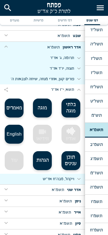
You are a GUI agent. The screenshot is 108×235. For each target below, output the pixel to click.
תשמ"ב (96, 144)
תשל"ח (96, 87)
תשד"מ (96, 173)
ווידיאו (42, 134)
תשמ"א (96, 130)
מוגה (42, 108)
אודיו (71, 139)
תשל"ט (96, 101)
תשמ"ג (96, 158)
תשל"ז (96, 72)
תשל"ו (96, 58)
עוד (14, 160)
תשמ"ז (96, 216)
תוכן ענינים (71, 160)
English (14, 134)
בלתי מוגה (71, 108)
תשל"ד (96, 30)
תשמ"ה (96, 187)
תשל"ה (96, 44)
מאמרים (14, 108)
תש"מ (96, 115)
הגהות (42, 160)
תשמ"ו (96, 201)
